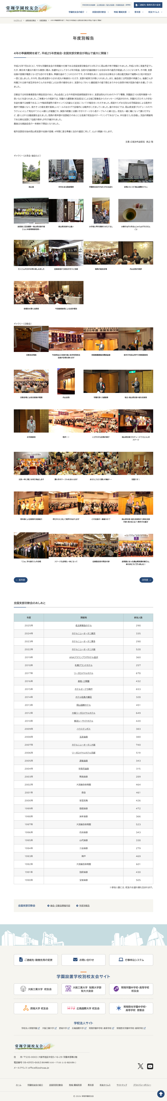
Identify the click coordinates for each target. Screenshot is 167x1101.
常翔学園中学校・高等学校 (100, 1028)
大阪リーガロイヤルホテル (83, 713)
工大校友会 (101, 5)
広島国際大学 (78, 1028)
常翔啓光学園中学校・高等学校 (130, 1028)
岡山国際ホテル (84, 705)
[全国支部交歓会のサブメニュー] (108, 12)
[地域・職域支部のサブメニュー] (129, 12)
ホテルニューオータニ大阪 (83, 649)
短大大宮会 (110, 5)
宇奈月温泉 (83, 769)
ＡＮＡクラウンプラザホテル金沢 (83, 657)
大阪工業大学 (48, 1028)
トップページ (18, 20)
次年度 (145, 580)
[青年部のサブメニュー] (143, 12)
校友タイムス (105, 1085)
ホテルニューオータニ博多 (83, 641)
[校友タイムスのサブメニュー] (161, 12)
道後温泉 (83, 761)
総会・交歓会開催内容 (60, 906)
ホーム (18, 1085)
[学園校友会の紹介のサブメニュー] (86, 12)
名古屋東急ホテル (83, 625)
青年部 (91, 1085)
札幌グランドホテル (84, 665)
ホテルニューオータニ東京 (83, 633)
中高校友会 (120, 5)
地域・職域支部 (75, 1085)
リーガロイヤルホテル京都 (83, 753)
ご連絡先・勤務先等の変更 (149, 5)
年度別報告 (43, 20)
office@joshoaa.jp (38, 1068)
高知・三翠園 (83, 681)
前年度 (22, 580)
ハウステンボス (83, 729)
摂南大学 (63, 1028)
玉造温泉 (83, 737)
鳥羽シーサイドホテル (83, 721)
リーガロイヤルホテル (83, 673)
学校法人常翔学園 (29, 1028)
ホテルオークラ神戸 (84, 689)
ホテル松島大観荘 (83, 697)
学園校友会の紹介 (35, 1085)
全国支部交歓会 (31, 20)
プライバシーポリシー (142, 1085)
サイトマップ (122, 1085)
